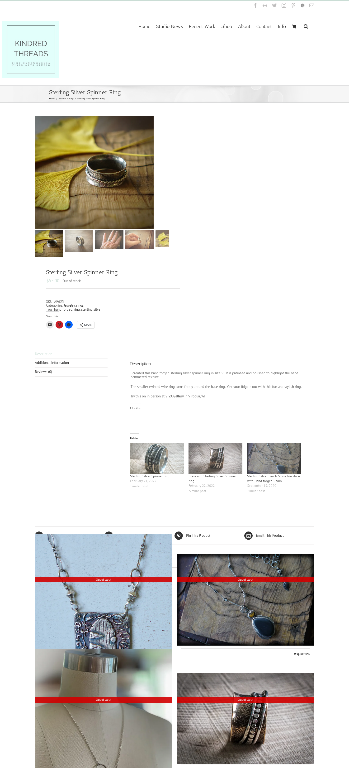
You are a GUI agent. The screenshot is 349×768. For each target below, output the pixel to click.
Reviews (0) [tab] (43, 371)
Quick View (303, 653)
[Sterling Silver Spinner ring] (157, 458)
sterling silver (91, 309)
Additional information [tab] (52, 362)
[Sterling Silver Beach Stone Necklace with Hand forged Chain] (274, 458)
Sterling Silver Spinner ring (150, 476)
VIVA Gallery (174, 396)
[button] (306, 26)
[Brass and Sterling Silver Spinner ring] (215, 458)
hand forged (63, 309)
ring (77, 309)
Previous (38, 172)
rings (80, 305)
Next (165, 172)
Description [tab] (43, 354)
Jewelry (69, 305)
